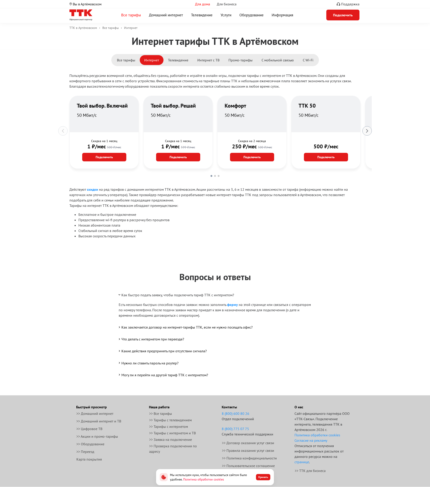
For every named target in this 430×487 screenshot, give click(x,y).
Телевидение (202, 15)
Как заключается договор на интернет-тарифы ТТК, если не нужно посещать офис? (187, 327)
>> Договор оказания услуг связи (248, 443)
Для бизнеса (226, 4)
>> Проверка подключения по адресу (173, 449)
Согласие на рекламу (311, 440)
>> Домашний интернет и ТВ (98, 421)
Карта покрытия (89, 459)
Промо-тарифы (240, 60)
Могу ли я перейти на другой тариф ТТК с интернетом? (164, 375)
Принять (263, 477)
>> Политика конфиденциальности (249, 458)
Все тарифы (131, 15)
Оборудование (251, 15)
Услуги (226, 15)
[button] (211, 176)
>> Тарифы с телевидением (170, 420)
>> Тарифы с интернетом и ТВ (172, 433)
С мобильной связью (278, 60)
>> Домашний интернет (94, 413)
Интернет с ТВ (208, 60)
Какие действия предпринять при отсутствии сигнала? (164, 351)
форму (232, 304)
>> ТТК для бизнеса (310, 470)
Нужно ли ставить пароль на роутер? (149, 363)
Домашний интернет (166, 15)
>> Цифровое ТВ (89, 428)
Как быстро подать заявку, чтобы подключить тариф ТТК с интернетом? (177, 295)
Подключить (104, 157)
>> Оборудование (90, 444)
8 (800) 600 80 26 (235, 413)
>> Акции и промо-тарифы (97, 436)
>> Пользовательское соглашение (248, 465)
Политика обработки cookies (317, 435)
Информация (282, 15)
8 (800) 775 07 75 (235, 428)
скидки (92, 189)
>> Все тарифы (160, 413)
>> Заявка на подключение (170, 439)
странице (302, 462)
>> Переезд (85, 451)
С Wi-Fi (308, 60)
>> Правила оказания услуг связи (248, 450)
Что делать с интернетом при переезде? (152, 339)
